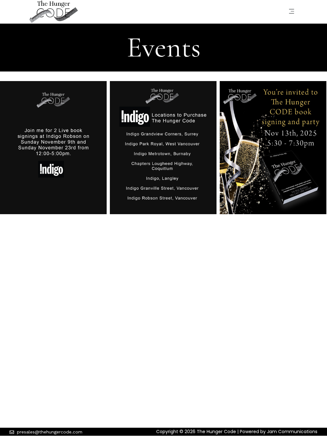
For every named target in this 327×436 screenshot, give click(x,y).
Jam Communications (292, 431)
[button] (291, 11)
